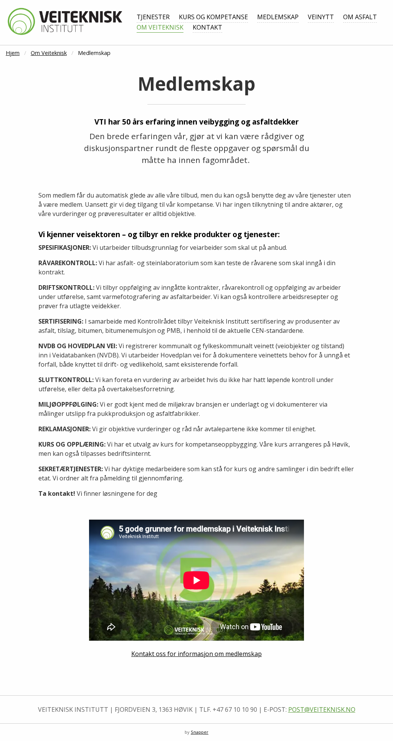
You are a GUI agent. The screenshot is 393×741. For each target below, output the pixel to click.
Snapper (199, 732)
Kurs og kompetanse (213, 17)
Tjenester (153, 17)
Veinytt (321, 17)
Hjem (13, 52)
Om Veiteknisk (160, 27)
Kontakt (207, 27)
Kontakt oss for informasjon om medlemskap (196, 654)
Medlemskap (278, 17)
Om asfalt (360, 17)
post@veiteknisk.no (321, 709)
